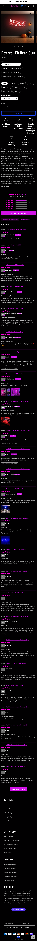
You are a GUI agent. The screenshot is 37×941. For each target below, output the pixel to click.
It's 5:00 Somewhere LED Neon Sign (18, 430)
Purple (16, 87)
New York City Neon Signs (12, 840)
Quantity (3, 103)
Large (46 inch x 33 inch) (11, 72)
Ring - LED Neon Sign (13, 352)
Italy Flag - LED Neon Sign (14, 286)
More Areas (7, 852)
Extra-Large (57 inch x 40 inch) (13, 76)
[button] (4, 6)
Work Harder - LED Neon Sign (15, 593)
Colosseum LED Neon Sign (14, 308)
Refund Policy (8, 813)
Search (6, 805)
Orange (12, 83)
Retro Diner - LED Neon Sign (15, 265)
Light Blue (6, 91)
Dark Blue (6, 87)
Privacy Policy (8, 817)
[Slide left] (15, 47)
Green (22, 83)
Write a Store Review (18, 213)
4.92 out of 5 (23, 194)
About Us (6, 821)
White (30, 83)
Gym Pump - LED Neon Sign (15, 374)
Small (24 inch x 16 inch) (11, 64)
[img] (18, 195)
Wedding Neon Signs (10, 864)
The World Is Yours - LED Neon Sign (17, 401)
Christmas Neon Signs (10, 876)
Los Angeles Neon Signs (11, 844)
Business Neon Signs (10, 868)
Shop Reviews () (26, 219)
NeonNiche (21, 939)
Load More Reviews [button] (18, 789)
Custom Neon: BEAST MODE (15, 245)
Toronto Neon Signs (10, 848)
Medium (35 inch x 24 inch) (12, 68)
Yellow (16, 91)
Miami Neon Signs (9, 836)
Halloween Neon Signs (11, 872)
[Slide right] (22, 47)
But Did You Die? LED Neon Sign (16, 549)
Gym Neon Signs (9, 880)
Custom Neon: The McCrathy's (16, 229)
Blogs (5, 825)
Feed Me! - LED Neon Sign (14, 332)
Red (4, 83)
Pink (24, 87)
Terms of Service (9, 809)
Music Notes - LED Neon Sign (15, 489)
